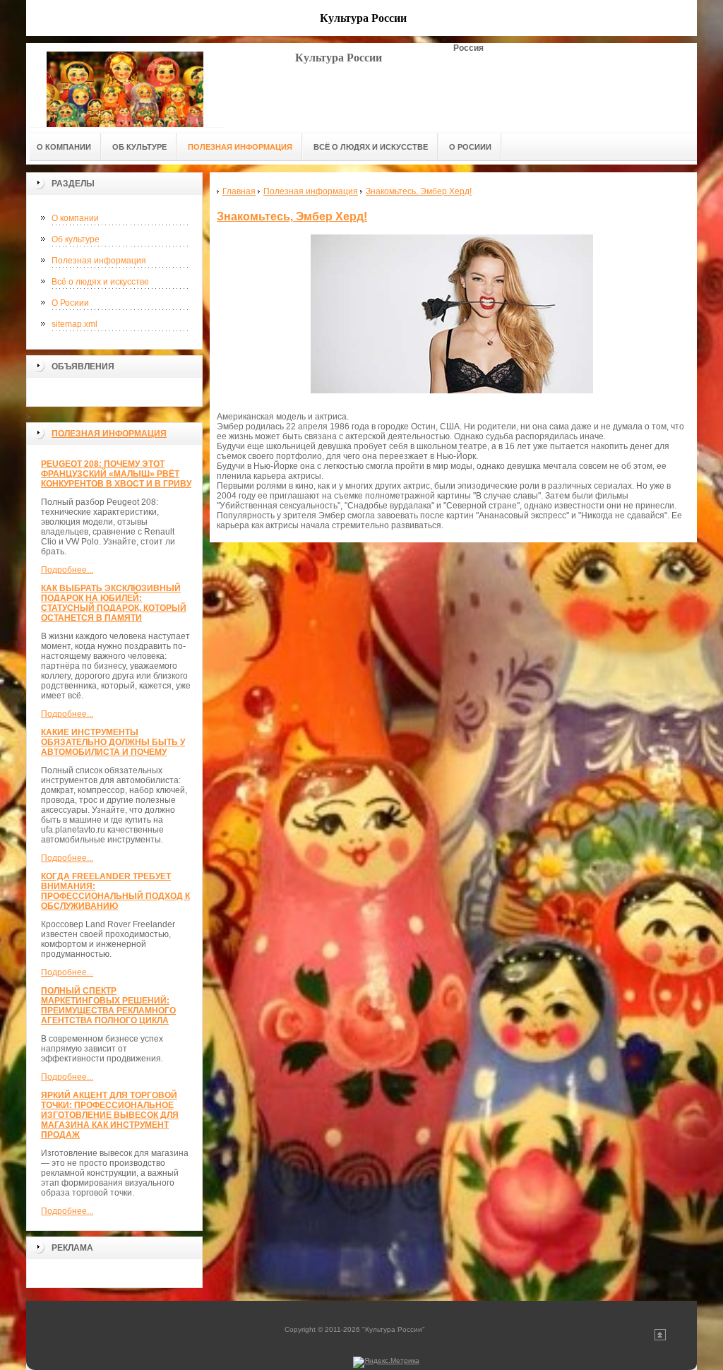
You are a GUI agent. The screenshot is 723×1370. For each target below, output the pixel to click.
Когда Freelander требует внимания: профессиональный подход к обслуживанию (115, 891)
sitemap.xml (74, 324)
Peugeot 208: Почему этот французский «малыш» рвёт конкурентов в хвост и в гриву (116, 474)
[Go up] (660, 1338)
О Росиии (70, 303)
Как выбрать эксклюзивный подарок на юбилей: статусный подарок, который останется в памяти (113, 603)
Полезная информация (99, 261)
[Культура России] (125, 85)
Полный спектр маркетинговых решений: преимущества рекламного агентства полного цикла (108, 1005)
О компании (75, 218)
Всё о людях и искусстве (100, 282)
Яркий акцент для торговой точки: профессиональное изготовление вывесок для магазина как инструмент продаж (110, 1115)
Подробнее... (67, 570)
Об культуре (76, 239)
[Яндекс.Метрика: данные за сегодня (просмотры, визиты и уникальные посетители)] (386, 1362)
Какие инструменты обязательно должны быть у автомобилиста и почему (113, 742)
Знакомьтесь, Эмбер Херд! (292, 216)
